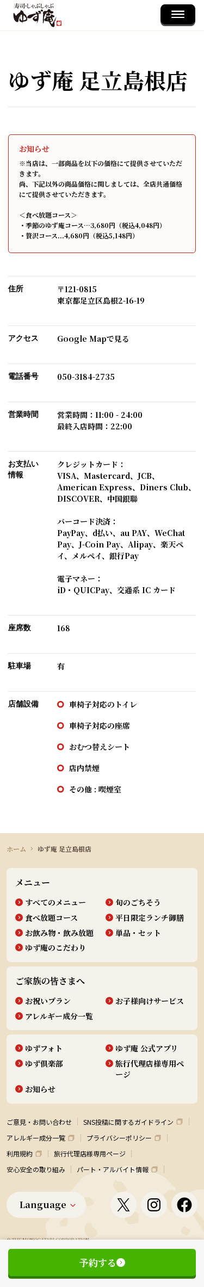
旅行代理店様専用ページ (149, 1069)
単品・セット (138, 933)
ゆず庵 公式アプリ (146, 1048)
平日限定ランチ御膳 (149, 918)
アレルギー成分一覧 (59, 1016)
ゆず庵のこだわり (55, 948)
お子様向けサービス (149, 1001)
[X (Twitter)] (123, 1205)
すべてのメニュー (55, 902)
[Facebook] (184, 1205)
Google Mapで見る (93, 338)
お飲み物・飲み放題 (59, 933)
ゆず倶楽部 (44, 1063)
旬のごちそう (138, 902)
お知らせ (40, 1089)
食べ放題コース (51, 918)
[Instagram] (154, 1205)
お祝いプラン (48, 1001)
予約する (97, 1262)
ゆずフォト (44, 1048)
